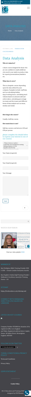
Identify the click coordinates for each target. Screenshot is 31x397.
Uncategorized (8, 51)
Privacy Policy (5, 363)
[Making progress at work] (15, 146)
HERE (23, 252)
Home (10, 31)
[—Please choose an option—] (15, 143)
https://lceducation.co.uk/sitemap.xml (13, 291)
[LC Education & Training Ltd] (1, 318)
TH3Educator (19, 48)
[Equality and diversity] (15, 148)
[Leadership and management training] (15, 144)
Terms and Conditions (8, 359)
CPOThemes (19, 393)
